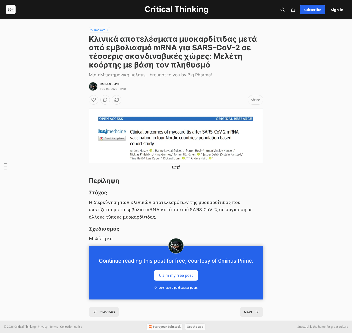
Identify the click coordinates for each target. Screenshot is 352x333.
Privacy (42, 327)
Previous (107, 312)
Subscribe (312, 9)
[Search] (282, 9)
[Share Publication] (293, 9)
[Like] (93, 100)
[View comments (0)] (105, 100)
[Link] (82, 181)
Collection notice (71, 327)
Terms (54, 327)
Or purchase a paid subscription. (176, 288)
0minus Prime (110, 84)
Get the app (195, 327)
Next (248, 312)
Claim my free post (176, 275)
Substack (303, 327)
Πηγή (176, 167)
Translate (99, 30)
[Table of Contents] (5, 166)
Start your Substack (167, 327)
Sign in (337, 9)
